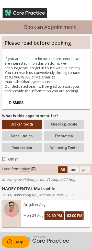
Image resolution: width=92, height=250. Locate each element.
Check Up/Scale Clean (64, 125)
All (63, 169)
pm (84, 169)
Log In (63, 13)
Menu (80, 13)
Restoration (22, 148)
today (25, 168)
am (73, 169)
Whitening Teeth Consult (63, 149)
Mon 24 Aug (33, 215)
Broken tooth (21, 124)
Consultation (22, 136)
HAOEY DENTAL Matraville (28, 188)
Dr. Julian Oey (34, 204)
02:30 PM (54, 216)
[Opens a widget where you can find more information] (15, 242)
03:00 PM (74, 216)
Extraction (64, 136)
